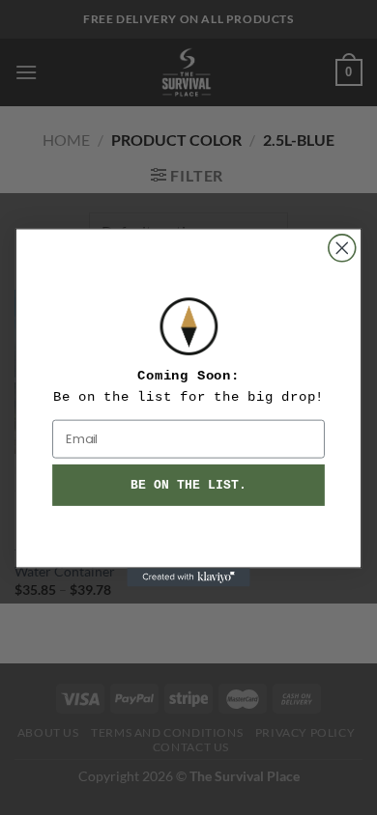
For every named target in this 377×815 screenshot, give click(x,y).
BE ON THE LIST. (188, 485)
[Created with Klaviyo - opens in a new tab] (188, 577)
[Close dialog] (342, 248)
